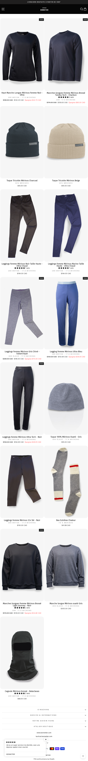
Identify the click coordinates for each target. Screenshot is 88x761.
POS (35, 759)
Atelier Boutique (43, 726)
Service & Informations (43, 715)
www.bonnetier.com (44, 733)
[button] (63, 97)
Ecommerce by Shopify (47, 759)
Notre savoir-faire (43, 721)
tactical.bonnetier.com (44, 736)
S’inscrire (43, 709)
